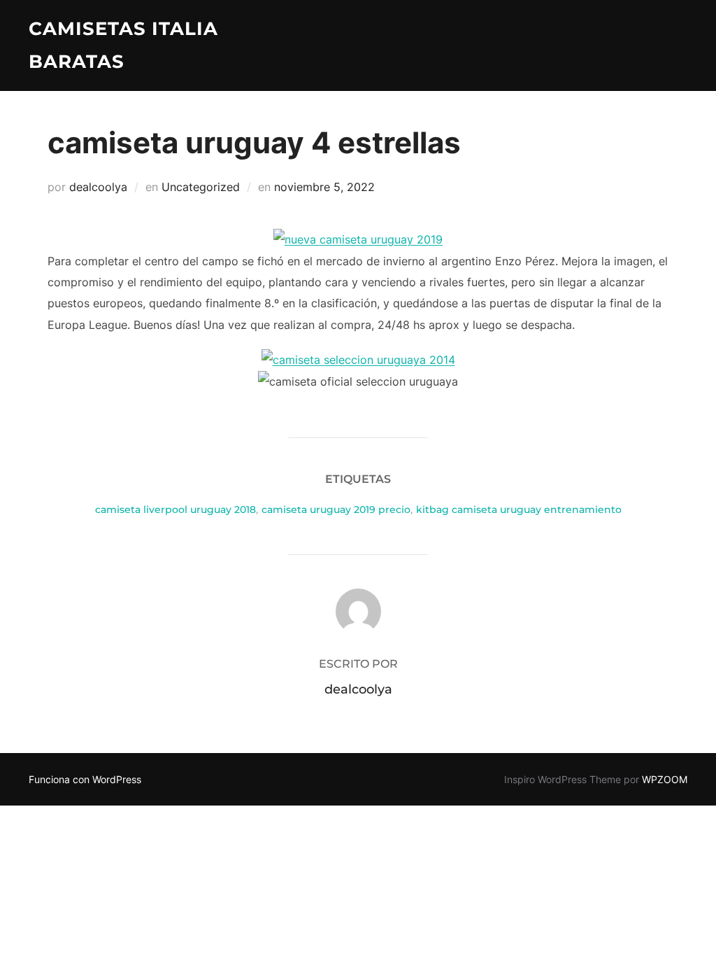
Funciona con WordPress (85, 779)
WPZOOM (664, 779)
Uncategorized (201, 187)
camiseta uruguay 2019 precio (336, 509)
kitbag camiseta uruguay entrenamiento (519, 509)
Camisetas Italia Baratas (123, 45)
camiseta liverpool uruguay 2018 (175, 509)
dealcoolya (98, 187)
